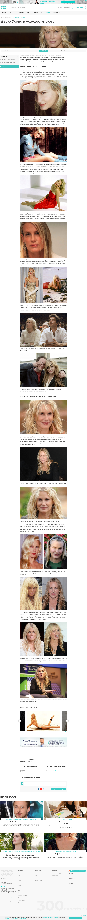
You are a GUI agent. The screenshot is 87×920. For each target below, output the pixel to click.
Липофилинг (20, 892)
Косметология (55, 875)
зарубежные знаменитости (19, 819)
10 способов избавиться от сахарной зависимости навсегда (66, 823)
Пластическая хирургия (57, 873)
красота (21, 852)
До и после (72, 878)
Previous (20, 721)
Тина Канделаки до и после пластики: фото (71, 51)
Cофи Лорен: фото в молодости (66, 854)
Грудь (19, 880)
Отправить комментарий (58, 789)
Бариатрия (20, 887)
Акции (71, 873)
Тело (19, 882)
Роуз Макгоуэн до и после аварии (13, 51)
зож (61, 819)
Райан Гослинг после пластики (20, 822)
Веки (19, 877)
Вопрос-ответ (56, 12)
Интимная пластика (22, 895)
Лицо (19, 875)
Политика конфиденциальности (80, 911)
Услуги (28, 12)
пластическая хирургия (31, 819)
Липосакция (20, 902)
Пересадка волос (21, 897)
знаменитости (9, 819)
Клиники (3, 12)
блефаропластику (24, 522)
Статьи (48, 12)
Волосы (36, 873)
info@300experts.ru (7, 886)
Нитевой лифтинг (21, 900)
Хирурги (11, 12)
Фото (42, 12)
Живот (19, 885)
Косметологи (20, 12)
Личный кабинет (73, 885)
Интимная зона (38, 880)
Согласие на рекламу (82, 914)
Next (67, 721)
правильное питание (67, 819)
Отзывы (36, 12)
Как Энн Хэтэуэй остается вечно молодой (20, 855)
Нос (19, 873)
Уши (19, 890)
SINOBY (84, 915)
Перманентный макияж (40, 882)
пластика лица (36, 851)
